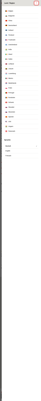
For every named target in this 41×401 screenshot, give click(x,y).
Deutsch (8, 146)
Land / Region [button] (9, 3)
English (7, 151)
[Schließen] (36, 3)
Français (8, 155)
